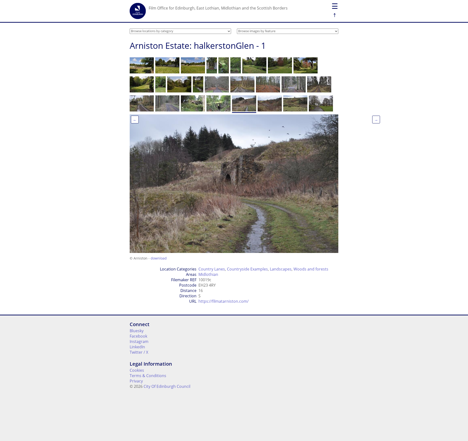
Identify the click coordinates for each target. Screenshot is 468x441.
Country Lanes (211, 269)
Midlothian (208, 274)
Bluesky (137, 330)
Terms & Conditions (148, 375)
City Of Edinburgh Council (167, 386)
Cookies (137, 370)
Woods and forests (310, 269)
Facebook (138, 336)
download (159, 258)
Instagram (139, 341)
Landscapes (281, 269)
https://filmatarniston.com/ (223, 301)
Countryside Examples (247, 269)
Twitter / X (139, 352)
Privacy (136, 381)
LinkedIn (137, 347)
